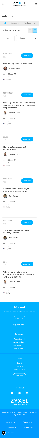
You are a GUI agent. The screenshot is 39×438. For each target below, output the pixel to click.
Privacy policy (11, 427)
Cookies (11, 433)
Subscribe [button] (19, 375)
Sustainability (18, 342)
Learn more (27, 55)
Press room (18, 370)
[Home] (19, 4)
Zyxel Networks (18, 345)
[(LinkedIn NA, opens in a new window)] (12, 393)
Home (3, 10)
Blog (18, 363)
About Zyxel (18, 339)
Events (18, 366)
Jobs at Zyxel (18, 349)
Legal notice (10, 422)
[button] (3, 4)
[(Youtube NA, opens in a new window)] (27, 393)
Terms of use (28, 422)
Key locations (18, 325)
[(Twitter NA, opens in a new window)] (19, 393)
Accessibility (28, 427)
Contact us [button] (20, 318)
